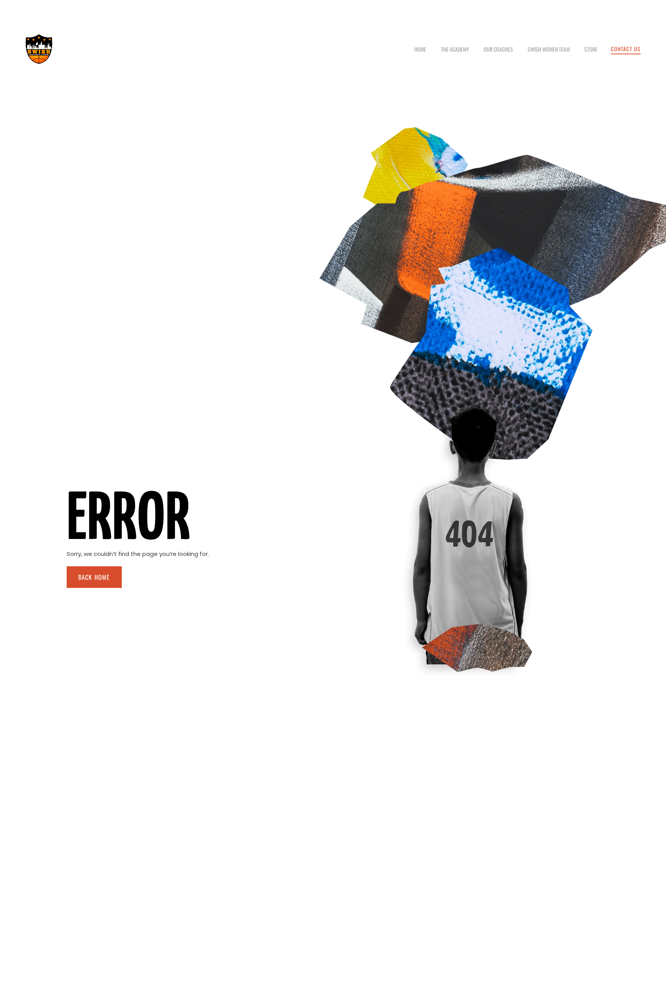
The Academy (455, 49)
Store (590, 49)
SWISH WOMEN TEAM (549, 49)
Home (420, 49)
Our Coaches (498, 49)
